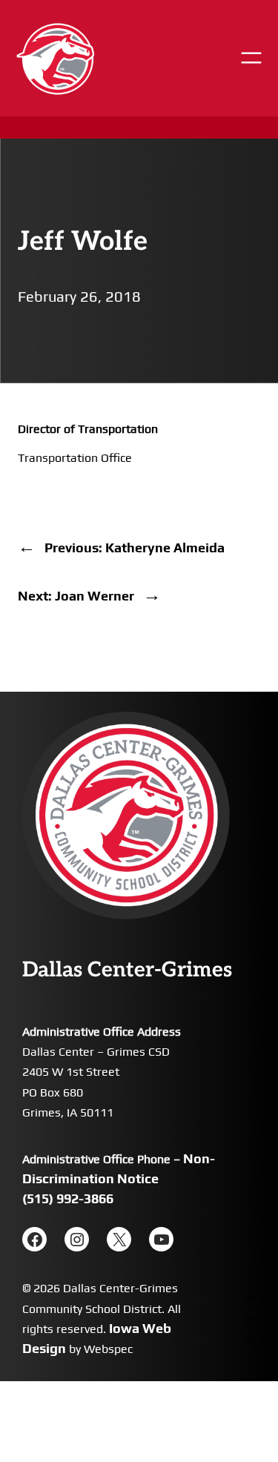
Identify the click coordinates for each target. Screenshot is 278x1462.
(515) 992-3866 (67, 1198)
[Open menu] (251, 58)
